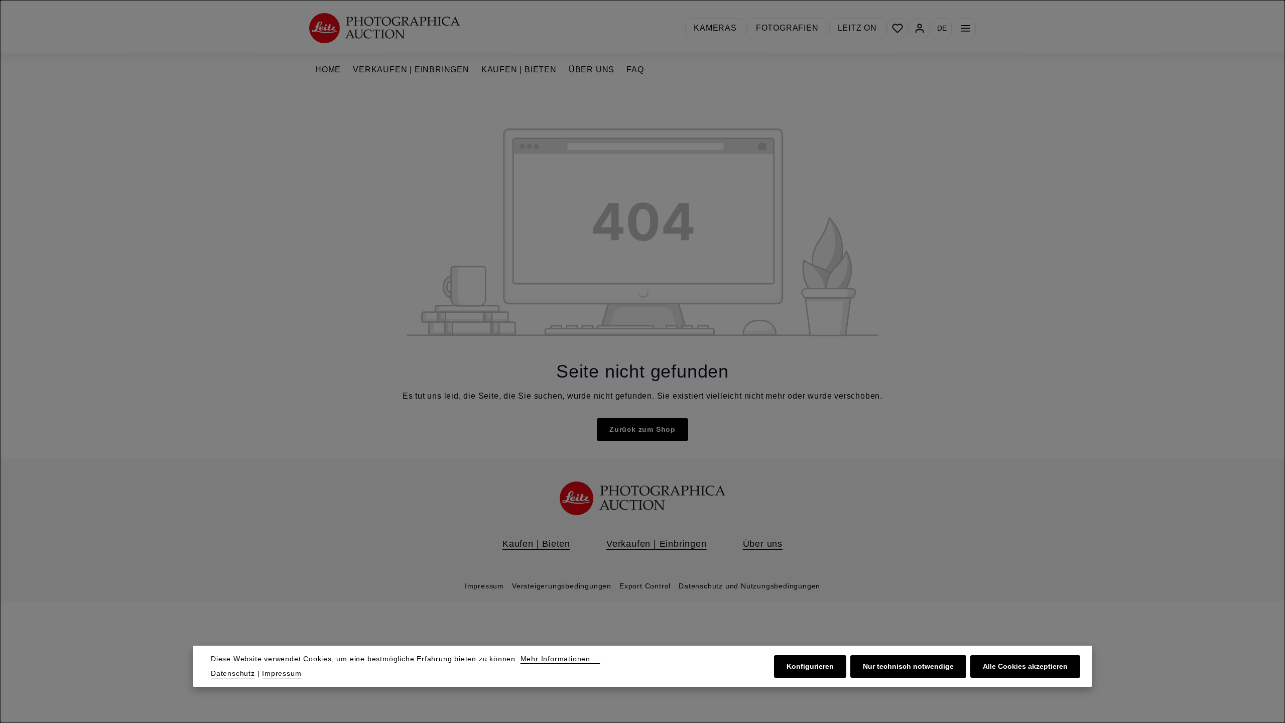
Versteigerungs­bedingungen (561, 586)
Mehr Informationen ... (560, 659)
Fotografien (787, 28)
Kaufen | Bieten (536, 544)
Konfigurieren (810, 666)
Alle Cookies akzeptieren (1025, 666)
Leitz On (857, 28)
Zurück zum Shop (642, 429)
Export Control (645, 586)
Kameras (715, 28)
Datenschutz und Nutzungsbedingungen (749, 586)
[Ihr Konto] (920, 28)
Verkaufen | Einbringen (656, 544)
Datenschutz (233, 673)
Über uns (763, 544)
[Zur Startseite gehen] (384, 28)
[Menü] (966, 28)
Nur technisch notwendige (908, 666)
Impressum (484, 586)
